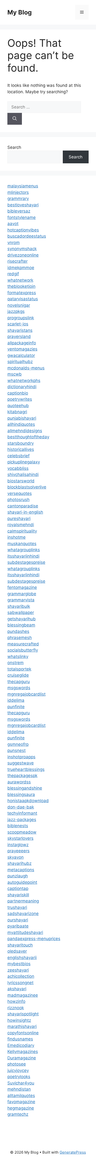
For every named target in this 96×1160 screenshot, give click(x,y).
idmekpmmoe (20, 267)
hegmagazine (20, 1108)
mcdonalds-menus (26, 368)
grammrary (18, 198)
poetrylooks (18, 1076)
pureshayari (19, 518)
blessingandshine (24, 788)
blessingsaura (21, 794)
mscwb (14, 374)
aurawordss (19, 781)
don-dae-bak (20, 807)
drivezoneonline (23, 255)
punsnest (16, 750)
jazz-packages (21, 819)
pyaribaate (18, 926)
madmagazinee (22, 995)
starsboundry (20, 443)
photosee (16, 1064)
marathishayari (22, 1026)
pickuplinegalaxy (23, 461)
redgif (13, 273)
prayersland (19, 336)
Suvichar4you (20, 1083)
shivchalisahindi (23, 474)
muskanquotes (21, 543)
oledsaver (17, 951)
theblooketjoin (21, 286)
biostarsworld (20, 480)
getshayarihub (21, 618)
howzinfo (16, 1001)
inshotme (16, 537)
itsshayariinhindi (23, 556)
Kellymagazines (22, 1051)
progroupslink (20, 317)
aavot (12, 223)
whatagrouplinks (23, 549)
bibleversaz (18, 211)
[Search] (14, 119)
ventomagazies (22, 349)
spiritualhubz (20, 361)
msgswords (18, 687)
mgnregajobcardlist (26, 694)
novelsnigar (18, 305)
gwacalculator (21, 355)
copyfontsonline (23, 1032)
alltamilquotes (21, 1095)
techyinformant (22, 813)
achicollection (20, 976)
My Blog (19, 12)
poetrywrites (19, 399)
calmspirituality (22, 531)
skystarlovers (20, 838)
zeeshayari (18, 970)
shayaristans (19, 330)
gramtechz (17, 1114)
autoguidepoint (22, 882)
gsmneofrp (18, 744)
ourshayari (17, 919)
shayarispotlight (23, 1013)
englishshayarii (22, 957)
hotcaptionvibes (23, 230)
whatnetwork (20, 280)
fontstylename (21, 217)
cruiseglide (18, 675)
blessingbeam (21, 625)
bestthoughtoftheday (28, 436)
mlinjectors (18, 192)
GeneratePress (73, 1152)
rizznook (15, 1007)
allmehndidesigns (24, 430)
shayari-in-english (25, 512)
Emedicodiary (20, 1045)
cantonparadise (22, 506)
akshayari (16, 988)
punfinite (16, 706)
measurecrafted (23, 643)
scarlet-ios (17, 323)
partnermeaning (23, 901)
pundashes (18, 631)
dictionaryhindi (21, 386)
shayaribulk (18, 606)
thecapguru (18, 681)
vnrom (13, 242)
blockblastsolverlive (26, 487)
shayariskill (18, 894)
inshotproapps (21, 756)
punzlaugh (17, 875)
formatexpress (21, 292)
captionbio (17, 393)
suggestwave (20, 763)
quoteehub (18, 405)
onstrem (15, 662)
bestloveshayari (23, 204)
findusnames (20, 1039)
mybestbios (19, 963)
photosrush (18, 499)
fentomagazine (22, 587)
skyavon (15, 857)
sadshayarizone (23, 913)
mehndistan (19, 1089)
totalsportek (19, 669)
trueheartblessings (26, 769)
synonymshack (22, 248)
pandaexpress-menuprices (33, 938)
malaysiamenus (22, 185)
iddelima (15, 700)
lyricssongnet (20, 982)
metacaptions (20, 869)
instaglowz (18, 844)
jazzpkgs (16, 311)
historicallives (20, 449)
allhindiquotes (21, 424)
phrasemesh (19, 637)
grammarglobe (21, 593)
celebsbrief (18, 455)
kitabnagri (17, 411)
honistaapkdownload (28, 800)
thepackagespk (22, 775)
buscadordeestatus (26, 236)
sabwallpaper (20, 612)
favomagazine (21, 1101)
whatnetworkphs (23, 380)
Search (14, 147)
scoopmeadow (21, 832)
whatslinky (17, 656)
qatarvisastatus (22, 298)
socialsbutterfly (22, 650)
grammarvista (20, 599)
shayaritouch (20, 945)
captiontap (17, 888)
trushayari (17, 907)
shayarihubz (19, 863)
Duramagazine (21, 1057)
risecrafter (17, 261)
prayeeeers (18, 850)
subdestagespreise (26, 562)
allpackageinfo (21, 342)
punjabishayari (21, 418)
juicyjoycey (18, 1070)
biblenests (17, 825)
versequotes (19, 493)
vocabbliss (18, 468)
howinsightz (19, 1020)
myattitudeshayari (25, 932)
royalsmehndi (20, 524)
